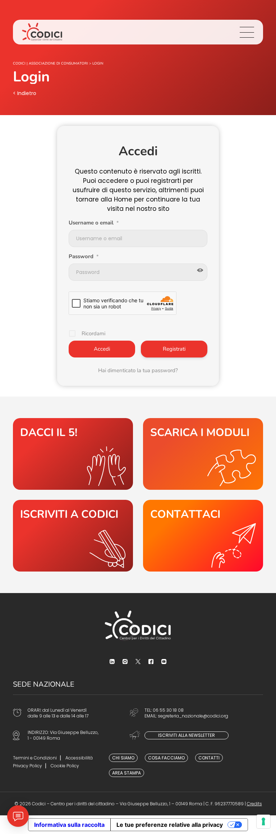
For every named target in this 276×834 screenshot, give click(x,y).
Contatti (209, 758)
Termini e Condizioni (35, 758)
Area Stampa (126, 773)
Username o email (94, 222)
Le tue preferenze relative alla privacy (169, 824)
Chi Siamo (123, 758)
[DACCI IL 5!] (73, 454)
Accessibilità (79, 758)
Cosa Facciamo (166, 758)
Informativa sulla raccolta (69, 824)
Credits (254, 804)
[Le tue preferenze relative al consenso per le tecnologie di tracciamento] (263, 821)
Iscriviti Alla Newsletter (186, 735)
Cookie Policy (65, 766)
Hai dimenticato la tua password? (138, 370)
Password (83, 256)
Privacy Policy (27, 766)
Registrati (174, 348)
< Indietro (24, 93)
